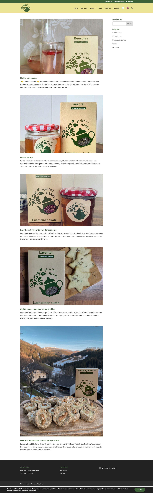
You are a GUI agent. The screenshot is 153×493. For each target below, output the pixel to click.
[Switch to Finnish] (123, 10)
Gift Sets (115, 47)
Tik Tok (62, 473)
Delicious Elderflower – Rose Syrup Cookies (40, 440)
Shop (92, 8)
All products (116, 36)
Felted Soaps (117, 33)
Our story (84, 8)
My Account (108, 1)
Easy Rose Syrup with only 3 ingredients (38, 230)
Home (76, 8)
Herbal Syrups (26, 157)
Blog (100, 8)
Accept (140, 490)
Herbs (114, 44)
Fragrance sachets (119, 40)
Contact (116, 8)
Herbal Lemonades (28, 78)
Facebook (63, 470)
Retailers (108, 8)
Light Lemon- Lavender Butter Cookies (37, 309)
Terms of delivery (119, 1)
